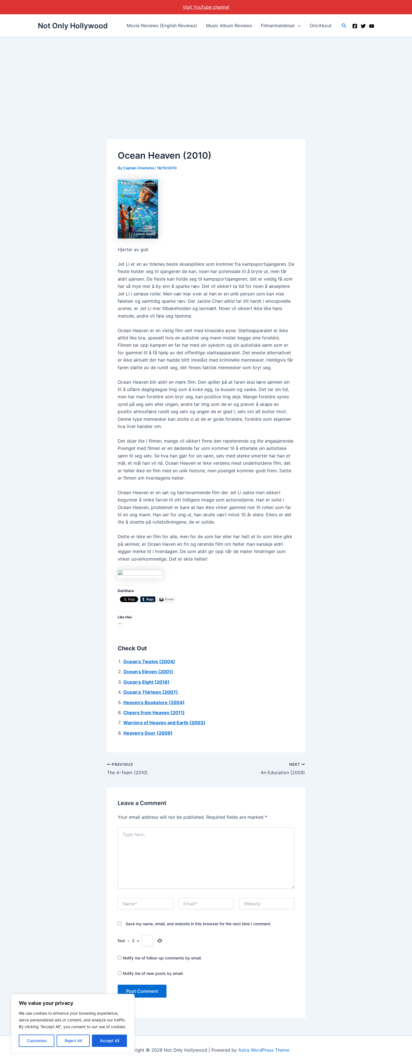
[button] (298, 25)
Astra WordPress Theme (263, 1050)
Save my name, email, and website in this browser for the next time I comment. (198, 923)
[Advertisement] (206, 79)
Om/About (321, 25)
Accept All (109, 1040)
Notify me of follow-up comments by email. (162, 958)
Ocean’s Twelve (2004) (149, 661)
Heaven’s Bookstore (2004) (154, 702)
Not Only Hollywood (73, 25)
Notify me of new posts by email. (153, 973)
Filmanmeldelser (278, 25)
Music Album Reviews (229, 25)
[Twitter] (363, 26)
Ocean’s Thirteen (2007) (150, 692)
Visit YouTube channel (206, 7)
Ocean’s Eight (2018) (146, 682)
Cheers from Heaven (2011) (154, 712)
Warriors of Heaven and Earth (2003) (164, 722)
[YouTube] (371, 26)
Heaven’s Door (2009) (148, 733)
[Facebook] (354, 26)
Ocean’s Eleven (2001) (148, 671)
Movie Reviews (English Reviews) (162, 25)
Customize (37, 1040)
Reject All (73, 1040)
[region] (73, 1023)
